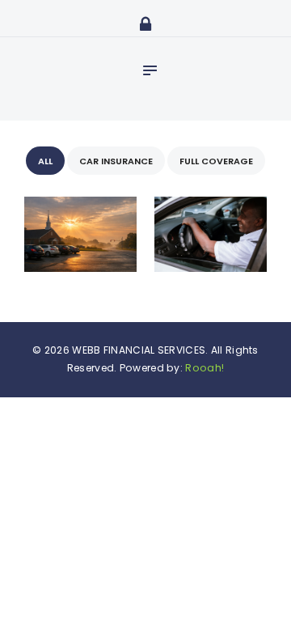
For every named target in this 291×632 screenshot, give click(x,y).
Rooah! (204, 368)
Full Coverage (216, 161)
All (45, 161)
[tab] (45, 160)
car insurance (116, 161)
